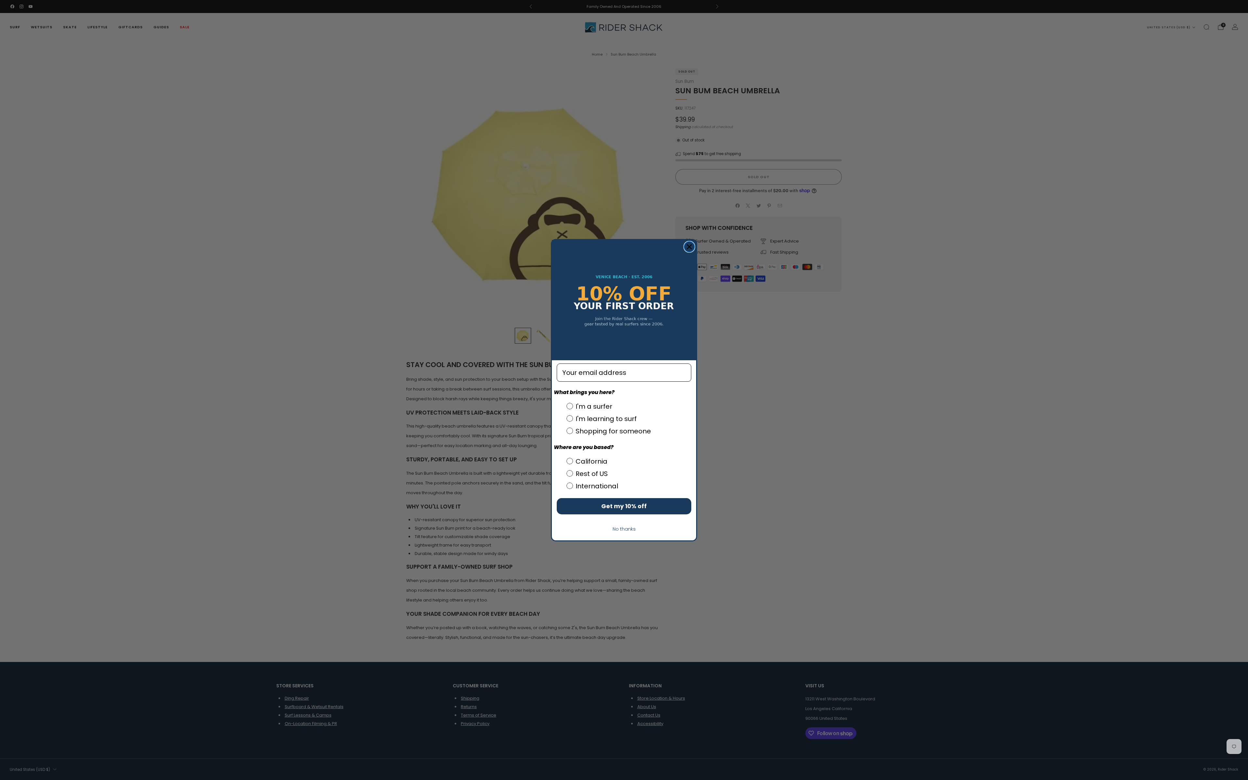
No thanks (624, 529)
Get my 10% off (624, 506)
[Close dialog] (689, 247)
